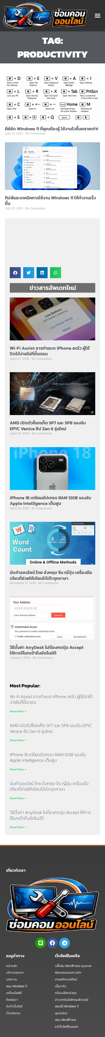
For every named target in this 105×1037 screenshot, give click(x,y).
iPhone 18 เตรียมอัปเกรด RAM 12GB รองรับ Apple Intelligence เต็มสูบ (50, 500)
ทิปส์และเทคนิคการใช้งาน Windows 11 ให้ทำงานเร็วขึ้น (50, 200)
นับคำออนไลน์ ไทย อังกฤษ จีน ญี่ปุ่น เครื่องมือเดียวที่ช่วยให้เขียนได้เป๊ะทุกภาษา (51, 575)
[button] (97, 15)
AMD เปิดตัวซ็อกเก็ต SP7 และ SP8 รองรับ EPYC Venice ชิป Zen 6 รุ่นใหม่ (48, 425)
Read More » (18, 711)
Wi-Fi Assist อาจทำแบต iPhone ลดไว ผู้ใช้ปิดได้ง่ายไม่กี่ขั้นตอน (50, 351)
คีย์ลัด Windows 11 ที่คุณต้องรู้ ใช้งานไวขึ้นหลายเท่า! (51, 128)
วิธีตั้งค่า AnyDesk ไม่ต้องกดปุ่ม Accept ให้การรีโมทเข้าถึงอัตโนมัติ (47, 650)
